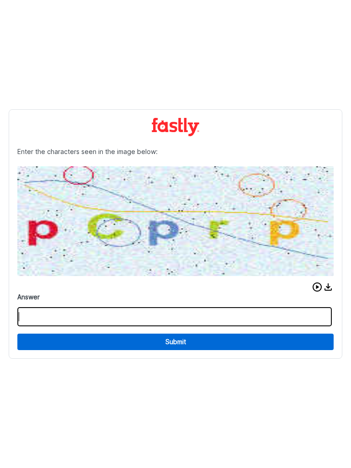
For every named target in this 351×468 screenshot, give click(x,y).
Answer (28, 297)
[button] (317, 287)
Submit (175, 342)
